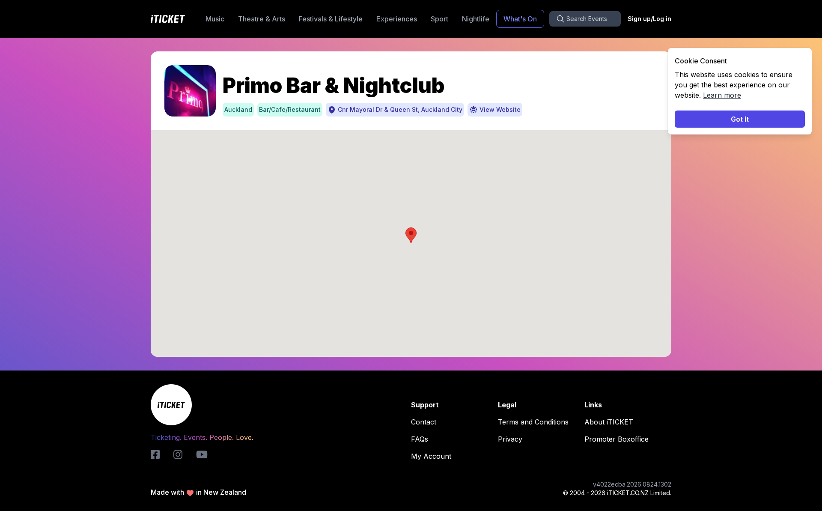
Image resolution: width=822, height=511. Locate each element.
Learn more (722, 95)
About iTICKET (608, 422)
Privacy (510, 439)
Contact (423, 422)
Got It (740, 119)
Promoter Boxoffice (616, 439)
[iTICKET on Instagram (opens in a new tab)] (177, 454)
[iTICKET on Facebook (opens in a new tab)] (155, 454)
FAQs (419, 439)
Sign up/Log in (649, 18)
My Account (431, 456)
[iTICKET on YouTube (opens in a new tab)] (202, 454)
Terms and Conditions (533, 422)
